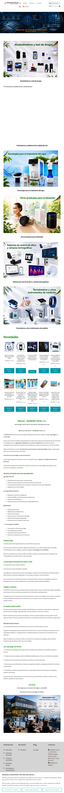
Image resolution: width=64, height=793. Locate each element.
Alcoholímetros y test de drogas (30, 81)
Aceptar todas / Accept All (52, 790)
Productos (31, 3)
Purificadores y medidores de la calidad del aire (32, 145)
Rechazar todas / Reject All (31, 790)
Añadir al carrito (9, 370)
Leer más (32, 371)
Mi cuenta (23, 750)
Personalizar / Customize (11, 790)
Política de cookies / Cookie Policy (38, 785)
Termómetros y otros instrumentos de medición (32, 328)
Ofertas (25, 3)
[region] (32, 782)
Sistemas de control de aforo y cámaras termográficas (31, 282)
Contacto (39, 3)
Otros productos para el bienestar (32, 237)
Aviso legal (9, 750)
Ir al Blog (35, 750)
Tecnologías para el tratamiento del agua (30, 190)
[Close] (62, 774)
